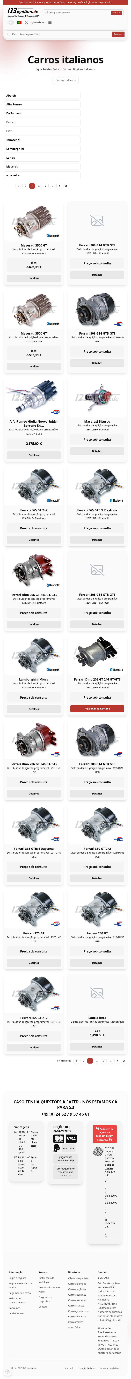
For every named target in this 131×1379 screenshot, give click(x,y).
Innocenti (13, 140)
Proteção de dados (86, 1368)
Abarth (11, 95)
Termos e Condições (109, 1368)
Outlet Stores (16, 1313)
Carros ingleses (77, 1289)
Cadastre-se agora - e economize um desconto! (104, 1133)
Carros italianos (65, 80)
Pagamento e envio (20, 1293)
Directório (74, 1272)
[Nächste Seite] (59, 186)
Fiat (9, 131)
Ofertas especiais (78, 1278)
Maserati (12, 166)
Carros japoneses (78, 1311)
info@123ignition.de (109, 1320)
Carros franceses (78, 1300)
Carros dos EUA (77, 1316)
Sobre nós (14, 1308)
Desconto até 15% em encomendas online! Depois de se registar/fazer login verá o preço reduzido (65, 2)
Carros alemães (77, 1283)
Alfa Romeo (14, 104)
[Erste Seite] (18, 186)
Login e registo (17, 1278)
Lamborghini (15, 149)
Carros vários (75, 1322)
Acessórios (74, 1327)
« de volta (13, 175)
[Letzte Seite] (66, 186)
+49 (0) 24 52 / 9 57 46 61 (65, 1114)
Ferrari (11, 122)
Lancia (10, 158)
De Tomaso (13, 113)
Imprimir (69, 1368)
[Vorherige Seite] (25, 186)
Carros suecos (76, 1305)
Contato (43, 1306)
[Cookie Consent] (7, 1371)
